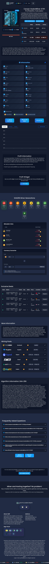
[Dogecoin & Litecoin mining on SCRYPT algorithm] (10, 530)
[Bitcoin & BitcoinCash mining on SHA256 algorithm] (7, 530)
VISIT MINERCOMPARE (24, 473)
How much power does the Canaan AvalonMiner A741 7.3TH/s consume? (22, 441)
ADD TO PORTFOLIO (9, 120)
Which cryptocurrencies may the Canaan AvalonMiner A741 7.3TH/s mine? (23, 428)
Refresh (43, 126)
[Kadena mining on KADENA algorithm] (20, 530)
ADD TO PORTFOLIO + (19, 455)
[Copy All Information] (45, 63)
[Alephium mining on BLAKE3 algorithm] (10, 533)
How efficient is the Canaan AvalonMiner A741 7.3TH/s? (18, 450)
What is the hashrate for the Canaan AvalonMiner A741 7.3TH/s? (20, 433)
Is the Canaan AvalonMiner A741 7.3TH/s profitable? (17, 424)
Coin (5, 254)
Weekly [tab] (4, 126)
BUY (17, 10)
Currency (6, 264)
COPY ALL (40, 120)
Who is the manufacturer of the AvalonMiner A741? (17, 437)
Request (45, 294)
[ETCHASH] (14, 530)
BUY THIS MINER (25, 120)
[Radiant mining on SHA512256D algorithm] (13, 533)
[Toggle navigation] (33, 3)
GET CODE (25, 183)
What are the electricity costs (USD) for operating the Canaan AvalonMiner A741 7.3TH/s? (23, 445)
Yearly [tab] (15, 126)
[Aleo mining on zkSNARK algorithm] (6, 533)
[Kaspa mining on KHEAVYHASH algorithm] (17, 530)
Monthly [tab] (10, 126)
